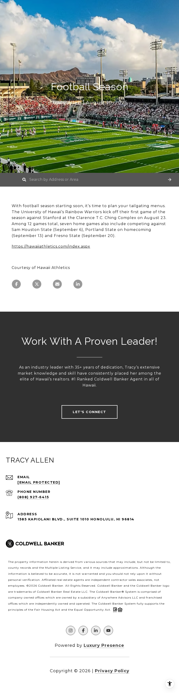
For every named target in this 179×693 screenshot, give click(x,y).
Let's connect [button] (89, 412)
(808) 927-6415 (33, 497)
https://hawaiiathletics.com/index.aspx (51, 246)
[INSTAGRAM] (70, 630)
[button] (169, 180)
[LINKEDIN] (95, 630)
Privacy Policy (112, 670)
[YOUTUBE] (108, 630)
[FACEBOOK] (83, 630)
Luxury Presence (104, 645)
